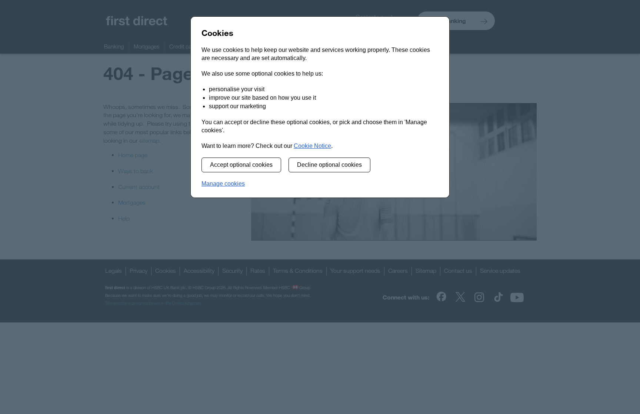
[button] (223, 184)
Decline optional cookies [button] (329, 165)
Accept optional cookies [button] (241, 165)
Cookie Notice (312, 146)
